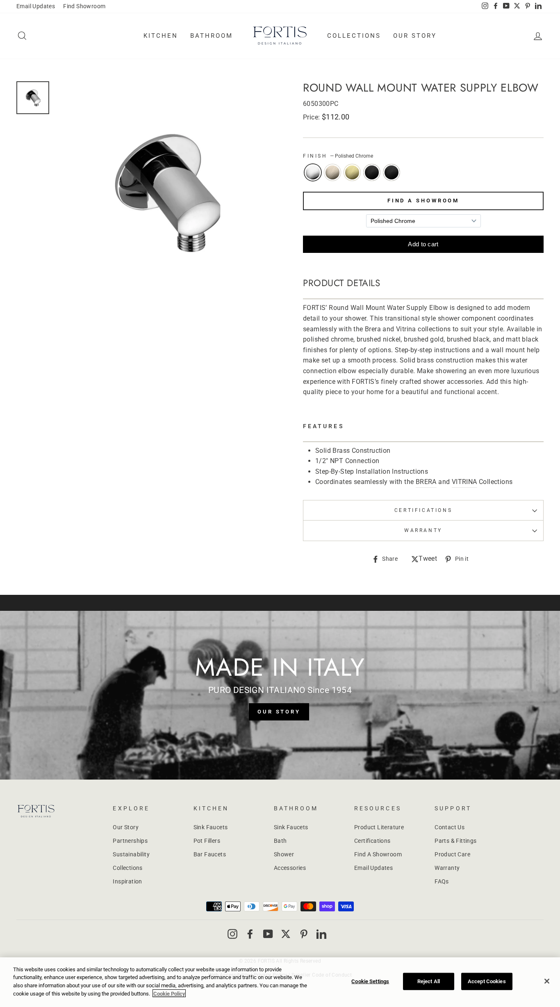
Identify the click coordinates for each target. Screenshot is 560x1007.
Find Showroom (84, 6)
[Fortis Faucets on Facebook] (250, 933)
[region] (280, 982)
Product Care (452, 854)
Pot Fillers (206, 840)
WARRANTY (423, 530)
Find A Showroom (423, 200)
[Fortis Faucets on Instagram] (232, 933)
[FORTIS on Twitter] (517, 6)
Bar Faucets (209, 854)
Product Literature (379, 827)
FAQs (442, 881)
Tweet (428, 559)
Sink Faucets (210, 827)
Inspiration (127, 881)
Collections (354, 35)
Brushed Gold (352, 172)
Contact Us (449, 827)
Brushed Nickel (332, 172)
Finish (338, 156)
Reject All (428, 981)
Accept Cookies (487, 981)
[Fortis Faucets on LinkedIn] (321, 933)
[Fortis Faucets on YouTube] (268, 933)
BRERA (426, 482)
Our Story (415, 35)
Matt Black (391, 172)
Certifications (423, 510)
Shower (284, 854)
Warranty (447, 868)
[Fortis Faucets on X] (286, 933)
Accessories (290, 868)
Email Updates (35, 6)
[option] (165, 191)
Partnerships (130, 840)
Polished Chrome (313, 172)
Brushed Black (372, 172)
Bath (280, 840)
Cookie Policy (169, 993)
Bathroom (211, 35)
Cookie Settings (370, 981)
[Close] (547, 981)
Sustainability (131, 854)
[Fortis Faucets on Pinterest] (304, 933)
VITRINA (464, 482)
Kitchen (160, 35)
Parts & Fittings (455, 840)
